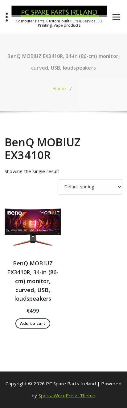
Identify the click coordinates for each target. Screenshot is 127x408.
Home (59, 88)
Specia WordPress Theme (67, 395)
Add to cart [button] (33, 323)
